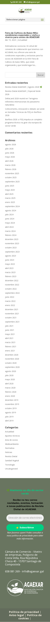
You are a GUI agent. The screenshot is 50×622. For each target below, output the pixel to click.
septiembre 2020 (12, 367)
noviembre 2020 (12, 359)
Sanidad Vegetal (12, 460)
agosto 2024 (10, 210)
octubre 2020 (11, 363)
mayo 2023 (10, 264)
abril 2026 (9, 161)
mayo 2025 (10, 190)
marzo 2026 (10, 165)
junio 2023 (9, 260)
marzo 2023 (10, 272)
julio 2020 (9, 375)
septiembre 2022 (12, 293)
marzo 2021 (10, 342)
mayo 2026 (10, 157)
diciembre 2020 (11, 354)
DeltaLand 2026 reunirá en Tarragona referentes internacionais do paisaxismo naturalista (22, 101)
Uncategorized (11, 468)
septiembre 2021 (12, 321)
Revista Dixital (11, 456)
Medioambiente (12, 444)
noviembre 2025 (12, 173)
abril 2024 (9, 227)
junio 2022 (9, 297)
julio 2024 (9, 214)
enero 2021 (10, 350)
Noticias (8, 452)
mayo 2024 (10, 223)
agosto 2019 (10, 412)
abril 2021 (9, 338)
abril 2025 (9, 194)
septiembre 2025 (12, 181)
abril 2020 (9, 383)
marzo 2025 (10, 198)
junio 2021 (9, 330)
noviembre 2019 (12, 404)
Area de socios (11, 440)
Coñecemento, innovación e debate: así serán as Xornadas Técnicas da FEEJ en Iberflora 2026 (25, 112)
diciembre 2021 (11, 309)
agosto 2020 (10, 371)
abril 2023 (9, 268)
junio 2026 (9, 153)
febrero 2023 (10, 276)
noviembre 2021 (12, 313)
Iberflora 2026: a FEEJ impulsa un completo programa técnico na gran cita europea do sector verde (23, 122)
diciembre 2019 (11, 400)
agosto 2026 (10, 144)
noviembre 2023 (12, 243)
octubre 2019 (11, 408)
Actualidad (22, 40)
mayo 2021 (10, 334)
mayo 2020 (10, 379)
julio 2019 (9, 416)
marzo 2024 (10, 231)
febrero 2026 (10, 169)
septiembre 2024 (12, 206)
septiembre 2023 (12, 251)
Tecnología (10, 464)
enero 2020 (10, 396)
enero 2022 (10, 305)
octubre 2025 (11, 177)
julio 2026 (9, 148)
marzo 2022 (10, 301)
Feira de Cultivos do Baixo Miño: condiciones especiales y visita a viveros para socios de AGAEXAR (22, 35)
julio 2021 (9, 326)
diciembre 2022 (11, 280)
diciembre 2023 (11, 239)
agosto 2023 (10, 255)
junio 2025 (9, 185)
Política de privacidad (24, 612)
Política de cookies (30, 616)
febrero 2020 (10, 392)
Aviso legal (16, 615)
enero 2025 (10, 202)
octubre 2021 (11, 317)
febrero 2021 (10, 346)
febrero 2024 (10, 235)
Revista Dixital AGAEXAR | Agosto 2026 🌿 (23, 87)
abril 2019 (9, 420)
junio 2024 (9, 218)
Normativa (9, 448)
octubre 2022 (11, 289)
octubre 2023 (11, 247)
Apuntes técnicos (12, 435)
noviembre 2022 (12, 284)
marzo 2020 (10, 387)
